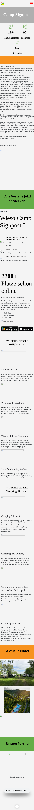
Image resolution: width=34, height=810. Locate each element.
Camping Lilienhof (10, 516)
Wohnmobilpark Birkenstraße (15, 436)
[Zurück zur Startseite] (2, 3)
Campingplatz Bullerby (12, 553)
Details (17, 677)
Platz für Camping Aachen (14, 469)
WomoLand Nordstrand (12, 403)
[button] (31, 3)
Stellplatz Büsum (9, 369)
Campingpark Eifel (10, 623)
